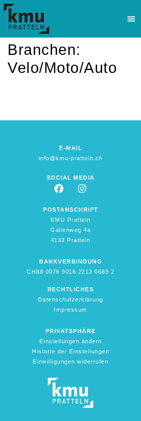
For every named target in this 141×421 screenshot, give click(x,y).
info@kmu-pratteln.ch (71, 158)
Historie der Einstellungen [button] (70, 351)
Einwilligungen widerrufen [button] (71, 361)
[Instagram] (82, 188)
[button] (131, 19)
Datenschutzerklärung (70, 299)
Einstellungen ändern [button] (70, 341)
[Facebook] (59, 188)
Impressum (70, 309)
